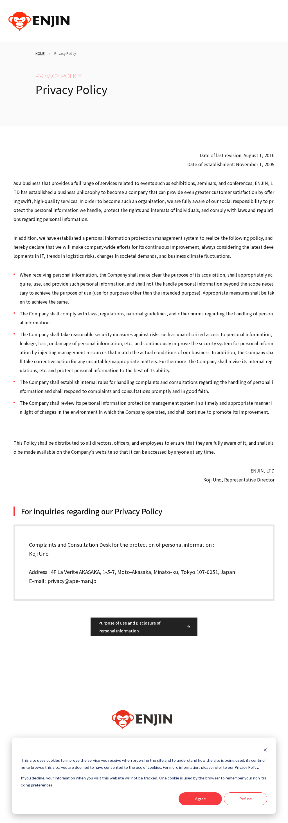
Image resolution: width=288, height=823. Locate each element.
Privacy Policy (246, 767)
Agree (200, 798)
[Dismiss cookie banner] (265, 749)
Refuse (245, 798)
